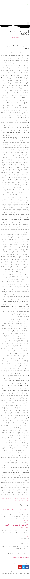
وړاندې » (21, 539)
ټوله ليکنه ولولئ (24, 520)
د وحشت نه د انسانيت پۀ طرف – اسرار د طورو (15, 510)
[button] (28, 23)
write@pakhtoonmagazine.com (20, 557)
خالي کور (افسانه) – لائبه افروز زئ (17, 526)
